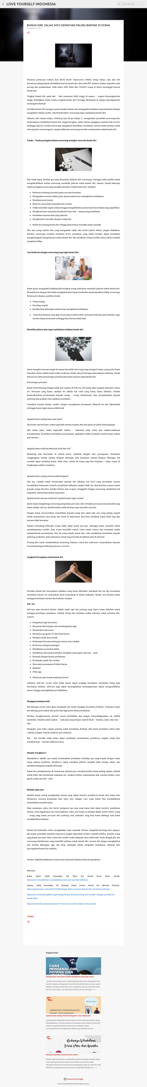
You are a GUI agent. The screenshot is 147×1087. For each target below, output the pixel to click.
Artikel (30, 916)
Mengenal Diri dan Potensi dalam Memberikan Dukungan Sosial (70, 977)
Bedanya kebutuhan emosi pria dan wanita (62, 1055)
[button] (28, 32)
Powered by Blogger (74, 1079)
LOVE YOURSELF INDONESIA (31, 4)
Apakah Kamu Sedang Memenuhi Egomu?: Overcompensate (68, 1016)
